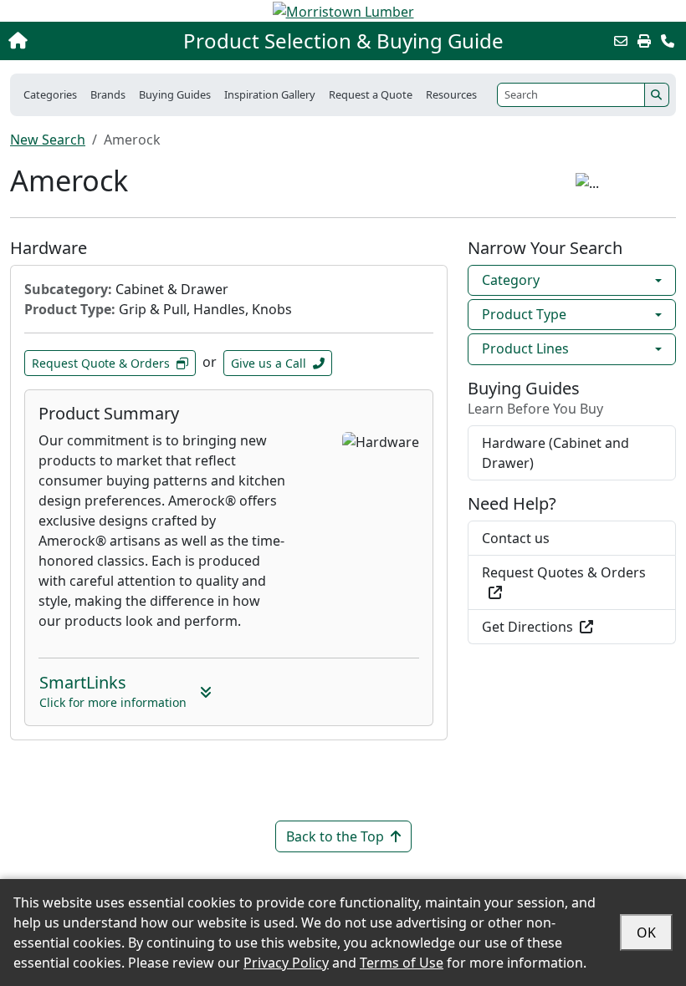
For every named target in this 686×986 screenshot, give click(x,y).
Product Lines (525, 348)
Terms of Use (401, 962)
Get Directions (527, 627)
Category (511, 280)
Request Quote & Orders (101, 363)
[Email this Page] (620, 41)
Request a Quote (370, 94)
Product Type (524, 314)
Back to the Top (335, 836)
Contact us (516, 538)
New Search (47, 139)
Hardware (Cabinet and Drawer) (555, 453)
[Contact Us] (667, 41)
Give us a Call (268, 363)
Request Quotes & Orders (564, 572)
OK (646, 932)
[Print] (644, 41)
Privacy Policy (286, 962)
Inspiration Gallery (269, 94)
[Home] (73, 40)
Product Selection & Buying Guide (343, 41)
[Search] (656, 95)
